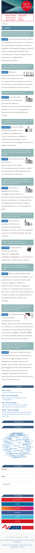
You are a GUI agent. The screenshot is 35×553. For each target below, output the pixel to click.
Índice (12, 540)
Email (3, 476)
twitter (17, 517)
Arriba (32, 540)
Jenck (26, 537)
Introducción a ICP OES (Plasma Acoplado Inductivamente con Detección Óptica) (15, 405)
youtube (17, 521)
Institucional (11, 16)
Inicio (2, 540)
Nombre (4, 469)
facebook (17, 512)
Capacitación (11, 18)
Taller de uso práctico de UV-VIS (12, 391)
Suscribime (6, 484)
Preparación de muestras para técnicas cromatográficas (14, 397)
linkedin (17, 504)
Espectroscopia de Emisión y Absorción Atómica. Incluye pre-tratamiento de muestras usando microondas (17, 413)
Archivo (7, 540)
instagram (17, 508)
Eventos (21, 20)
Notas (20, 18)
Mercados (26, 540)
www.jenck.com (17, 499)
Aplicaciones (10, 20)
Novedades (22, 16)
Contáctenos (18, 542)
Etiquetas (18, 540)
